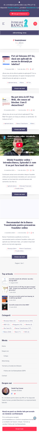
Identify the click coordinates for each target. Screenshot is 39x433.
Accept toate (19, 429)
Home (4, 346)
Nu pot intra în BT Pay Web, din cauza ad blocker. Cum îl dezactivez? (22, 101)
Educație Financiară (25, 186)
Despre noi (5, 351)
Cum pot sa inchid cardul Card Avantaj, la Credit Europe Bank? (21, 297)
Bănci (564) (7, 332)
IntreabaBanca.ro (9, 419)
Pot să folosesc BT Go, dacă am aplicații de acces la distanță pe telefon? (23, 60)
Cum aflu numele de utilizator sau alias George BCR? (21, 279)
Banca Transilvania (22, 123)
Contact (4, 375)
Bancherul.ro (31, 8)
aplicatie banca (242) (26, 321)
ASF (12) (7, 324)
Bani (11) (18, 332)
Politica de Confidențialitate (17, 424)
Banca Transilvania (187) (23, 328)
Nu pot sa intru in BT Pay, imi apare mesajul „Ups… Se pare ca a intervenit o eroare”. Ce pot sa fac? (22, 288)
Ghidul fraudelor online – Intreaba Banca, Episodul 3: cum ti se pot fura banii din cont (19, 163)
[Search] (35, 24)
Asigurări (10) (17, 324)
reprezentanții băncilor (19, 10)
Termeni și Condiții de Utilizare (11, 366)
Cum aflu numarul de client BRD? (19, 305)
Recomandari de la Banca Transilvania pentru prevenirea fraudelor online (19, 225)
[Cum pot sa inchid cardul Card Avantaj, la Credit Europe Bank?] (5, 299)
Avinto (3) (29, 324)
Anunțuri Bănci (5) (10, 321)
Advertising (5, 361)
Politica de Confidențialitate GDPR (15, 371)
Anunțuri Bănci (12, 248)
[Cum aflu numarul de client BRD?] (5, 307)
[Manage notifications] (34, 418)
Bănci (22, 82)
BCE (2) (27, 332)
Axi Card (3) (8, 328)
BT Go (29, 82)
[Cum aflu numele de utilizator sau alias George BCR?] (5, 281)
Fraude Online (20, 188)
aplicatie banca (12, 82)
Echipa (6, 356)
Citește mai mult (19, 88)
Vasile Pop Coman (17, 388)
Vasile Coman (13, 8)
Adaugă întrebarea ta (20, 14)
